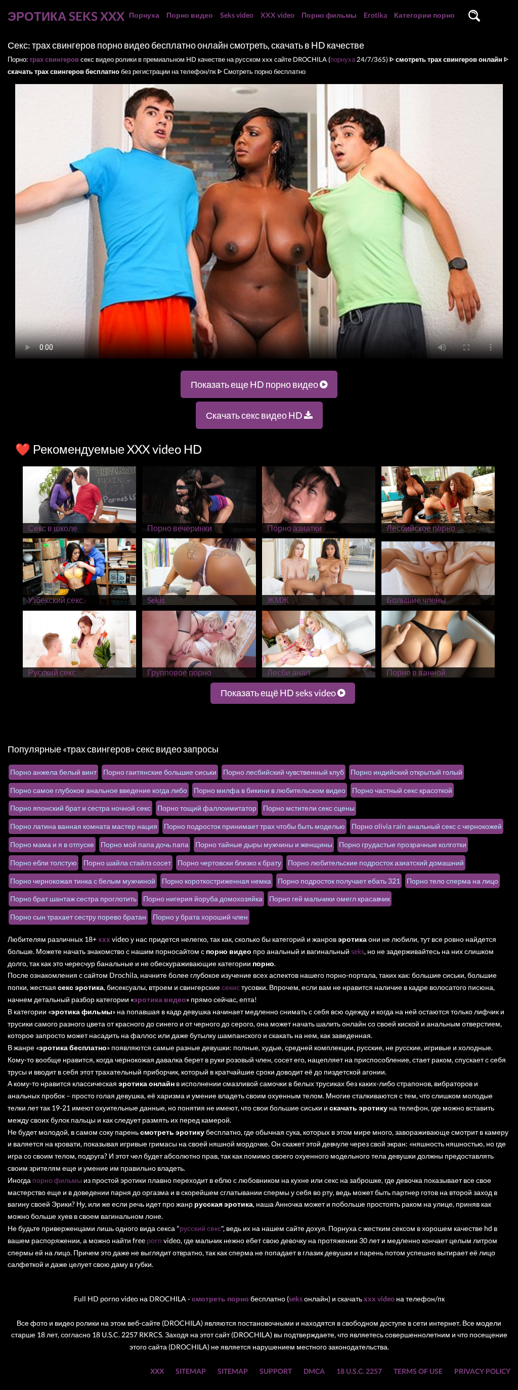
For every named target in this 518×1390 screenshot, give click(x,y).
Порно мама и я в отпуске (52, 844)
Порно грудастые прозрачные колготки (402, 844)
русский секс (200, 1228)
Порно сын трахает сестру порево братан (78, 916)
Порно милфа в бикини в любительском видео (270, 790)
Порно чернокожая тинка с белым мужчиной (82, 881)
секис (231, 987)
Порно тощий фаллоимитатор (206, 808)
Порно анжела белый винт (53, 772)
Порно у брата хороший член (200, 916)
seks (357, 951)
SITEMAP (191, 1371)
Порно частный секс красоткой (402, 790)
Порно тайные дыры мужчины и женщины (263, 844)
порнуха (342, 59)
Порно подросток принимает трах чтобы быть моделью (254, 826)
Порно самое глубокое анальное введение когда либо (98, 790)
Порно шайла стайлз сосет (127, 862)
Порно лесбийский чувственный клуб (283, 772)
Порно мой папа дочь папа (145, 844)
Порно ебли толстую (43, 862)
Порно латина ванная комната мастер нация (83, 826)
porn (154, 1240)
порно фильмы (57, 1180)
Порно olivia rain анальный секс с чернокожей (427, 826)
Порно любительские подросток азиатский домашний (376, 862)
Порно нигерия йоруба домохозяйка (203, 898)
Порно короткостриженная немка (216, 881)
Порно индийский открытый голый (406, 772)
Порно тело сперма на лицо (452, 881)
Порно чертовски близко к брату (229, 862)
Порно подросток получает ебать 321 (339, 881)
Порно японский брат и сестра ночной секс (80, 808)
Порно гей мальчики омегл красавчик (329, 898)
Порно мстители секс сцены (309, 808)
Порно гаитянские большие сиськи (160, 772)
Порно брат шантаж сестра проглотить (73, 898)
